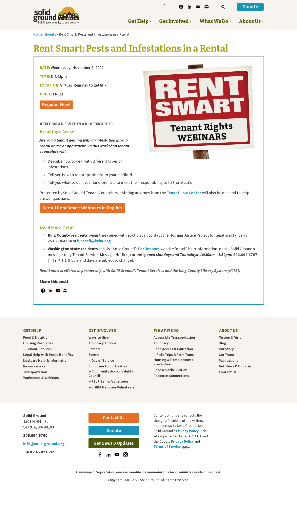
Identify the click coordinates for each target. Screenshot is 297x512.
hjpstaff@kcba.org (94, 240)
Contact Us (227, 372)
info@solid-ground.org (44, 443)
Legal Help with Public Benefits (48, 354)
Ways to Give (98, 337)
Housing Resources (38, 343)
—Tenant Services (37, 349)
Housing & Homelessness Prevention (173, 362)
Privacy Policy (187, 430)
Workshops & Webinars (41, 378)
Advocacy (161, 343)
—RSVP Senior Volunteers (108, 381)
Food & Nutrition (36, 337)
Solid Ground (62, 15)
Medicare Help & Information (45, 360)
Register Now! (56, 104)
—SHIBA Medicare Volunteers (111, 387)
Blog (222, 343)
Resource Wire (34, 366)
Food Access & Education (173, 349)
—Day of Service (101, 360)
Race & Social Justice (170, 370)
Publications (228, 360)
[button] (223, 6)
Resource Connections (171, 375)
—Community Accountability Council (110, 373)
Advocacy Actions (102, 343)
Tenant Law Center (184, 192)
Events (93, 354)
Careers (94, 349)
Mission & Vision (231, 337)
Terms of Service (167, 446)
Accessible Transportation (174, 337)
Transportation (35, 372)
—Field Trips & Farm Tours (174, 354)
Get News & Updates (235, 366)
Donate (113, 430)
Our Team (226, 354)
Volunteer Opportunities (107, 366)
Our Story (226, 349)
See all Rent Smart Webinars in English (82, 207)
